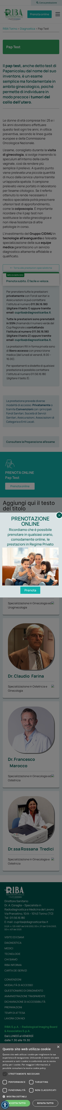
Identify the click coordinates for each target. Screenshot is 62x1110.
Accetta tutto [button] (17, 1103)
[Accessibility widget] (5, 1105)
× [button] (58, 1047)
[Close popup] (59, 515)
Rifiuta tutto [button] (45, 1103)
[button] (31, 1096)
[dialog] (31, 1076)
